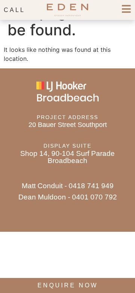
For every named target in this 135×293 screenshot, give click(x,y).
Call (14, 10)
